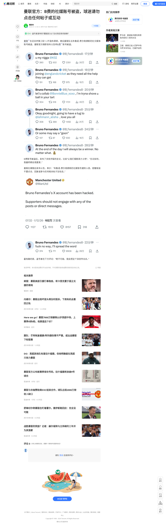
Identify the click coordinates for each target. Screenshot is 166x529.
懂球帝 (26, 291)
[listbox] (62, 355)
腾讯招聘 (72, 512)
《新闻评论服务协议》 (54, 444)
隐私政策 (51, 512)
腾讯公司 (59, 522)
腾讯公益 (79, 512)
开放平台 (58, 512)
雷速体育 (27, 381)
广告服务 (65, 512)
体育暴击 (27, 327)
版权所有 (65, 522)
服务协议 (44, 512)
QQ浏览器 (86, 512)
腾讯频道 (93, 512)
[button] (136, 19)
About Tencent (35, 512)
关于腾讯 (27, 512)
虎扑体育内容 (28, 309)
